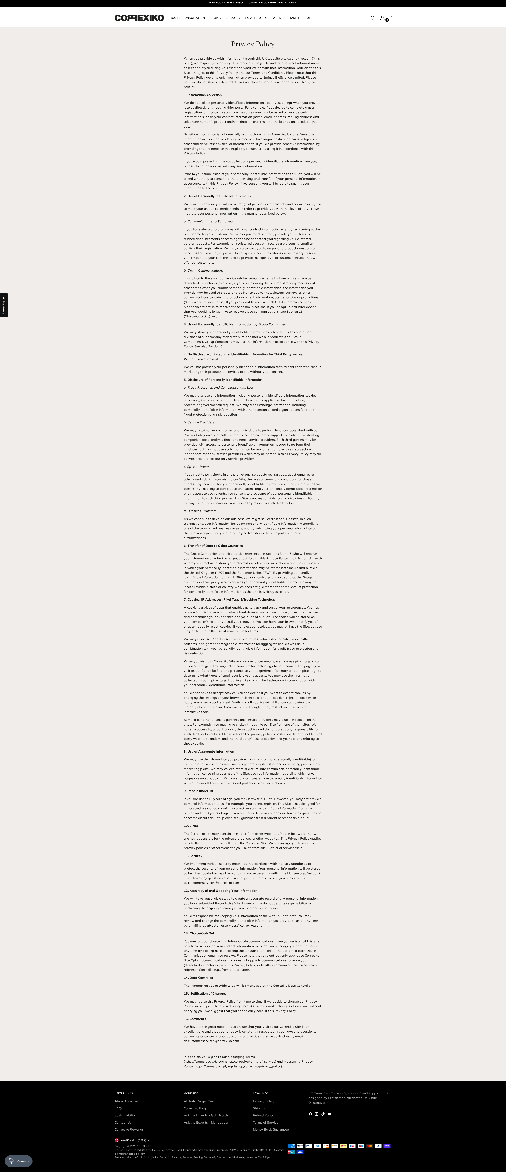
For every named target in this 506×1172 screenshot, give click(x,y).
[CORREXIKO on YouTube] (329, 1114)
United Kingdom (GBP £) (132, 1140)
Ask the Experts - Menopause (206, 1122)
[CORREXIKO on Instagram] (317, 1114)
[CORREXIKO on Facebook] (310, 1114)
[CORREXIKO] (139, 18)
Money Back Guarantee (271, 1129)
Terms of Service (265, 1122)
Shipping (260, 1108)
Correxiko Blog (195, 1108)
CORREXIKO (144, 1146)
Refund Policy (263, 1115)
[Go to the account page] (381, 18)
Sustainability (125, 1115)
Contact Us (123, 1122)
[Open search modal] (373, 18)
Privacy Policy (263, 1101)
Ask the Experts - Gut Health (206, 1115)
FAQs (119, 1108)
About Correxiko (127, 1101)
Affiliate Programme (199, 1101)
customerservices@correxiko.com (213, 883)
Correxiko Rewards (129, 1129)
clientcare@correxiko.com (130, 1153)
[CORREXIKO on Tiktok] (323, 1114)
